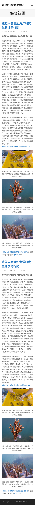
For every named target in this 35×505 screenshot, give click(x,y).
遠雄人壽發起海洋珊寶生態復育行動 (15, 252)
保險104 (17, 255)
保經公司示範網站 (14, 4)
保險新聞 (24, 32)
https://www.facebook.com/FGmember (16, 146)
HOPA (12, 502)
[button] (32, 4)
